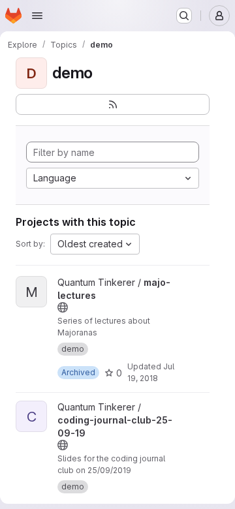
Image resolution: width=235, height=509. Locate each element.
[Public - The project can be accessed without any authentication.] (62, 307)
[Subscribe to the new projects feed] (113, 104)
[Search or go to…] (184, 15)
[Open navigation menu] (37, 15)
